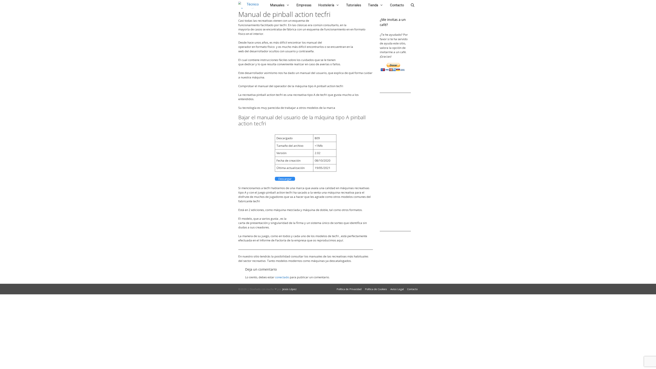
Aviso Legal (397, 289)
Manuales (277, 5)
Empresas (303, 5)
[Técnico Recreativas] (249, 5)
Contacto (397, 5)
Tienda (373, 5)
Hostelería (326, 5)
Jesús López (289, 289)
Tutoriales (353, 5)
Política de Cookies (376, 289)
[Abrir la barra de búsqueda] (412, 5)
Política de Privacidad (349, 289)
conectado (282, 277)
